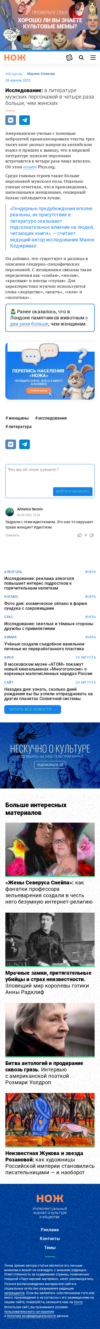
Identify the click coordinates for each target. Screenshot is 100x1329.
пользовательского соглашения (29, 1312)
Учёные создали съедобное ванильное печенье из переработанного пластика (44, 646)
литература (20, 426)
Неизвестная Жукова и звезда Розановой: (50, 1163)
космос (11, 597)
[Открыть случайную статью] (69, 57)
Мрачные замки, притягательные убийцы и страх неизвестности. (48, 982)
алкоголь (13, 572)
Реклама (50, 1229)
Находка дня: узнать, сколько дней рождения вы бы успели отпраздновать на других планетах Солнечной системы (48, 694)
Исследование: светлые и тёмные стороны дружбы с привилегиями (48, 626)
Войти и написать (72, 491)
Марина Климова (41, 74)
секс (8, 617)
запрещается (14, 1293)
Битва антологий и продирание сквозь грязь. (44, 1073)
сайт (8, 682)
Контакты (50, 1238)
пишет (30, 166)
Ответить (12, 535)
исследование (52, 418)
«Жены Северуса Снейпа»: (49, 892)
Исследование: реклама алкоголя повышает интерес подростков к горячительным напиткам (39, 583)
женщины (14, 74)
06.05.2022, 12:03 (28, 515)
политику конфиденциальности (31, 1316)
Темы (50, 1247)
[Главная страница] (15, 57)
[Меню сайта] (93, 57)
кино (9, 657)
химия (10, 637)
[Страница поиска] (81, 57)
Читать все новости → (33, 709)
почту (78, 1302)
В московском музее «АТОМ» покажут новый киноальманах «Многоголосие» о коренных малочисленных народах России (48, 669)
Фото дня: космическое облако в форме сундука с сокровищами (45, 606)
